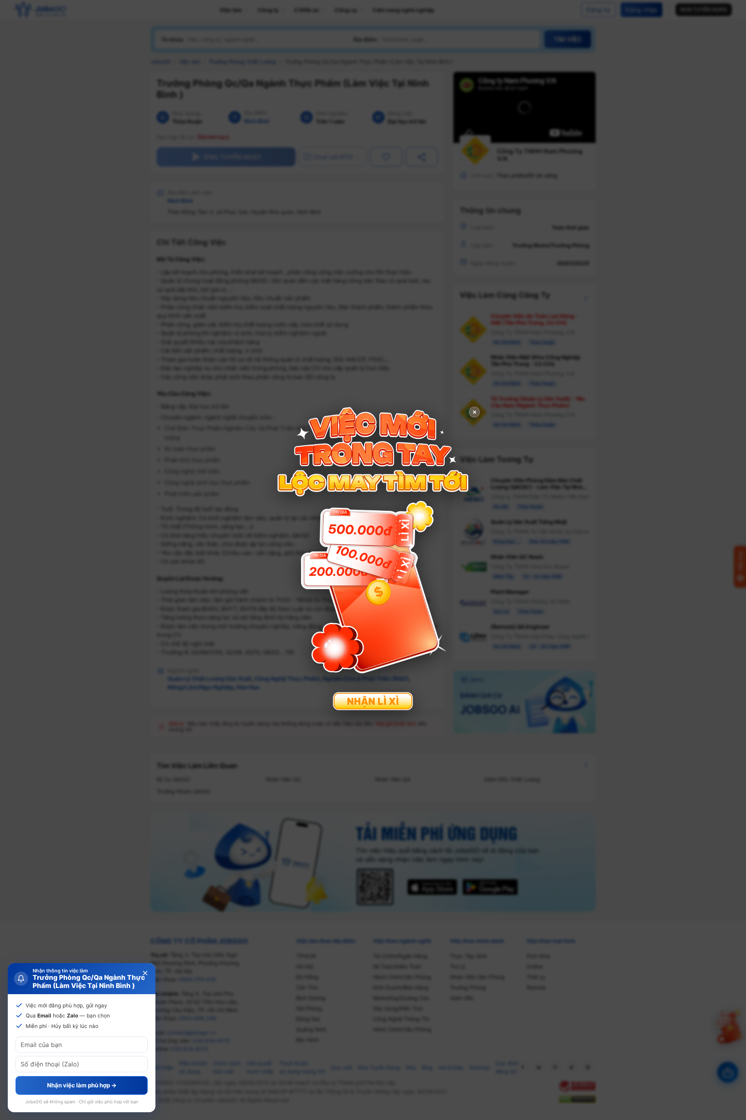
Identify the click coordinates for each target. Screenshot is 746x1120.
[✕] (373, 559)
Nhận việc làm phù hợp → (82, 1085)
